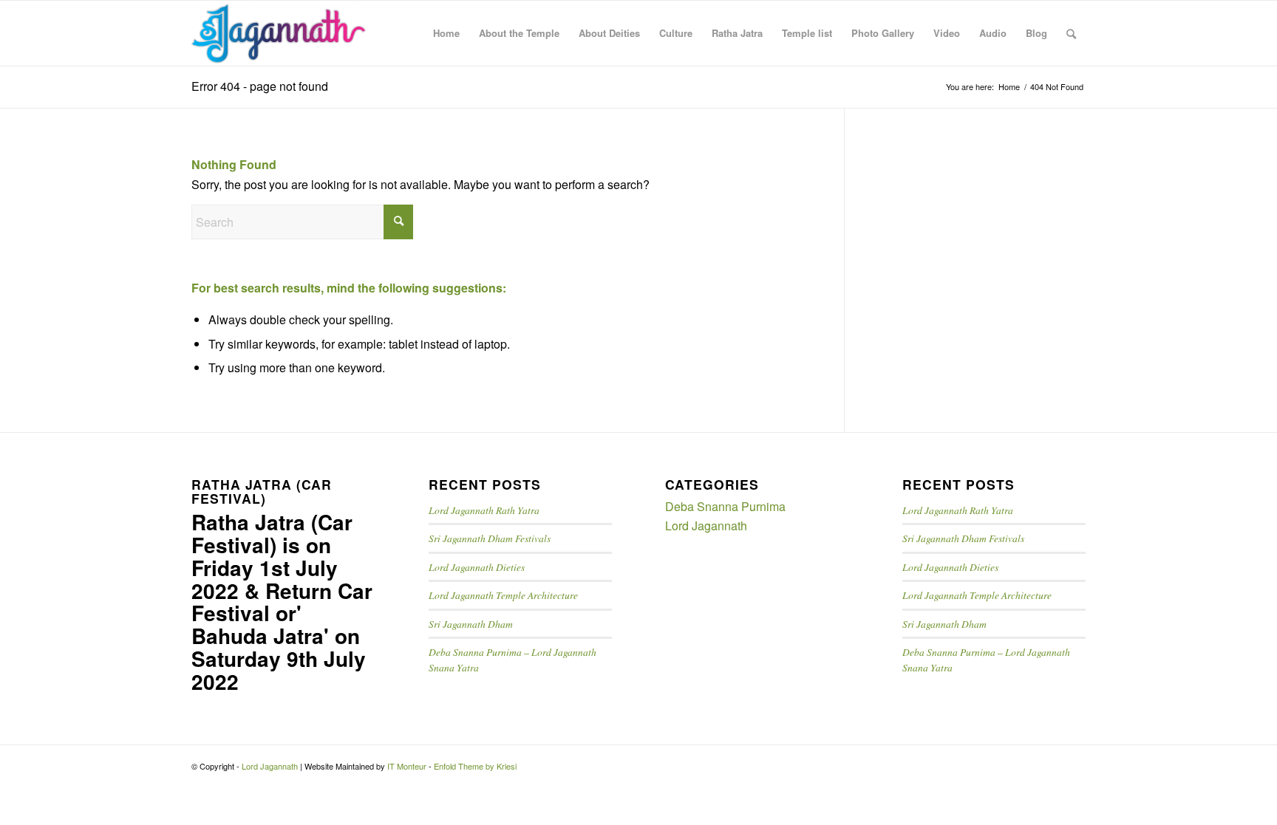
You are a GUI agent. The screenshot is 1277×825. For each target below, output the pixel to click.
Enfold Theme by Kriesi (475, 766)
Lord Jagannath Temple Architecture (503, 595)
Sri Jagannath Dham (471, 624)
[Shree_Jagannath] (278, 33)
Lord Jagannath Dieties (477, 567)
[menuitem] (446, 33)
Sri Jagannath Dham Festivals (490, 538)
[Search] (1071, 33)
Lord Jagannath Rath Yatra (484, 510)
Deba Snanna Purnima (725, 506)
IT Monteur (406, 766)
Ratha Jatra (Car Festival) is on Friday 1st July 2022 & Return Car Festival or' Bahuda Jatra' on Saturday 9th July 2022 (281, 601)
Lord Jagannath (706, 525)
